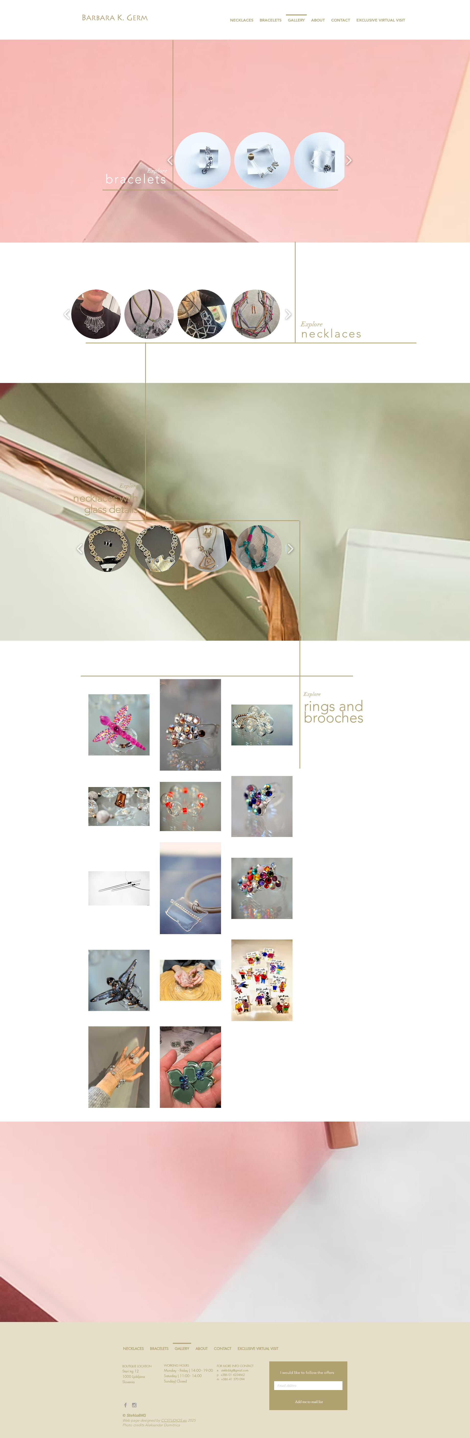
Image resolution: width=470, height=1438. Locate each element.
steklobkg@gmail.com (234, 1370)
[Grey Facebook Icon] (125, 1405)
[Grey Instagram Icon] (134, 1405)
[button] (203, 160)
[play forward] (348, 160)
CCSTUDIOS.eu (174, 1420)
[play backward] (170, 160)
